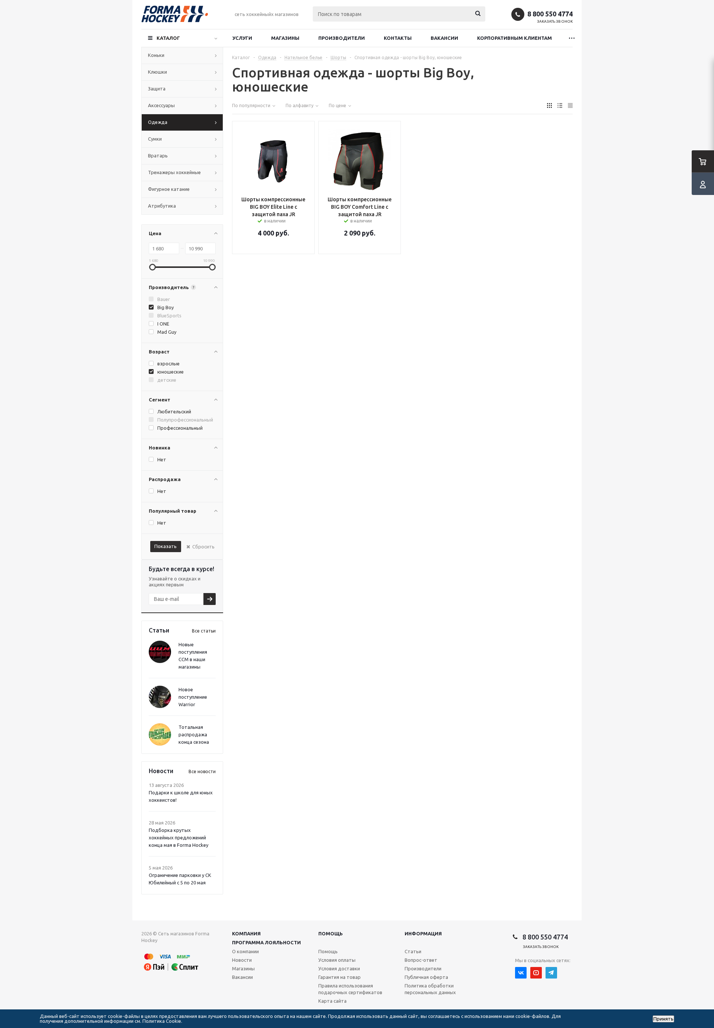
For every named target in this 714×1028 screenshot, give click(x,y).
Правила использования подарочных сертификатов (350, 989)
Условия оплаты (337, 960)
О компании (245, 951)
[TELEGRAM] (551, 973)
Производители (341, 38)
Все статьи (204, 630)
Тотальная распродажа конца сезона (193, 734)
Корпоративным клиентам (514, 38)
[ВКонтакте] (521, 973)
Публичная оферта (426, 977)
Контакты (398, 38)
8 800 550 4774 (550, 13)
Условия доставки (339, 968)
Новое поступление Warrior (192, 697)
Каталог (168, 38)
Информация (423, 933)
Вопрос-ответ (421, 960)
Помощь (330, 933)
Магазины (285, 38)
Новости (242, 960)
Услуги (242, 38)
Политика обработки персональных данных (430, 989)
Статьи (413, 951)
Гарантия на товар (339, 977)
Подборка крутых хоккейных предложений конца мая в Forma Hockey (178, 837)
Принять (663, 1019)
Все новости (202, 771)
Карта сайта (332, 1000)
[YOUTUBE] (536, 973)
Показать (165, 546)
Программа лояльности (266, 942)
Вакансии (444, 38)
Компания (246, 933)
